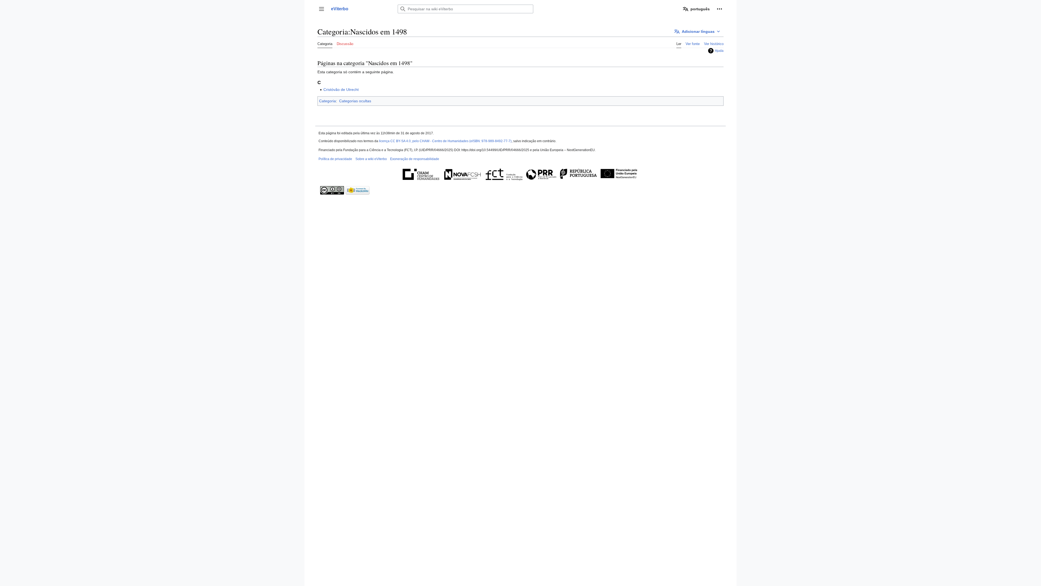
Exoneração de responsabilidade (414, 159)
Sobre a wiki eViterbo (371, 159)
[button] (321, 9)
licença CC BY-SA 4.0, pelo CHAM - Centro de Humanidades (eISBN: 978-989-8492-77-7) (445, 141)
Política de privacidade (335, 159)
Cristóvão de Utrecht (341, 89)
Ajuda (719, 51)
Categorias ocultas (355, 101)
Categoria (327, 101)
